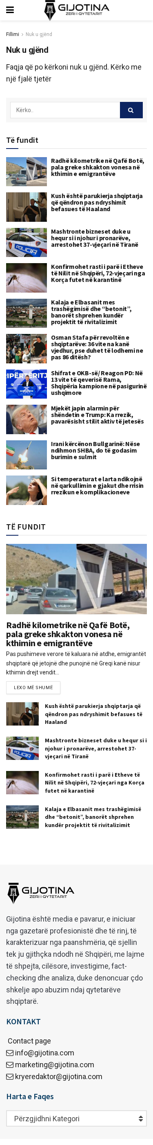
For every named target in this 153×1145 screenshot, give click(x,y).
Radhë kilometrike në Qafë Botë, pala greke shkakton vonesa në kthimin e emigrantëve (97, 167)
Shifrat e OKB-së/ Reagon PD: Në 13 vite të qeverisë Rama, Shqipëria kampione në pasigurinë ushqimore (99, 383)
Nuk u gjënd (39, 34)
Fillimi (12, 34)
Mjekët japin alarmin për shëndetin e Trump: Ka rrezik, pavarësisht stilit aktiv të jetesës (97, 414)
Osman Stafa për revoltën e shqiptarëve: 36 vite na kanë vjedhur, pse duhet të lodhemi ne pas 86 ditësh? (97, 347)
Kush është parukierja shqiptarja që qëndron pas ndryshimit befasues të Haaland (97, 202)
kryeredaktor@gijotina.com (58, 1076)
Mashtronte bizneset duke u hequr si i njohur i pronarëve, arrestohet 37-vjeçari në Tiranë (94, 237)
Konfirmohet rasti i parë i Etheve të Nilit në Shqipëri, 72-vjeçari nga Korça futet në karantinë (98, 273)
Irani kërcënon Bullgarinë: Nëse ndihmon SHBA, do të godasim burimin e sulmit (95, 450)
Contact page (28, 1041)
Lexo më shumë (33, 687)
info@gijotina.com (44, 1052)
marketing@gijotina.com (54, 1064)
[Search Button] (131, 110)
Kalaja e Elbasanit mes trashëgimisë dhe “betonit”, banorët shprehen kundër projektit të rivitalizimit (91, 312)
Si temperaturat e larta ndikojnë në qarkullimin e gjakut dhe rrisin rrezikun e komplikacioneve (97, 485)
